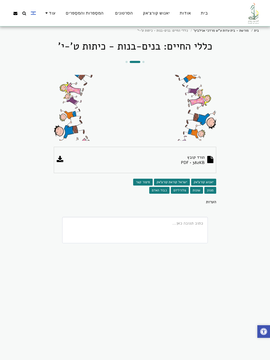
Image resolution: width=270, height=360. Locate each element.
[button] (24, 13)
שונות (196, 190)
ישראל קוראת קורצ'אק (172, 182)
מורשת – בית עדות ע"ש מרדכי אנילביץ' (221, 30)
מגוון (210, 190)
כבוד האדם (159, 190)
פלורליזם (179, 190)
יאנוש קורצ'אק (204, 182)
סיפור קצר (143, 182)
